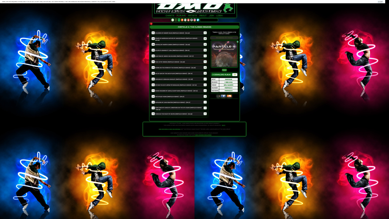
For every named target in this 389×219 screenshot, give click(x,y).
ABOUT (203, 15)
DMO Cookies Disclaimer (203, 135)
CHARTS (170, 15)
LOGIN (219, 15)
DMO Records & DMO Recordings (169, 129)
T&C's (223, 125)
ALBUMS (181, 15)
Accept (380, 1)
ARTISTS (192, 15)
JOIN (211, 15)
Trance (224, 70)
